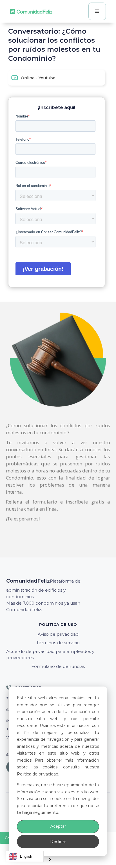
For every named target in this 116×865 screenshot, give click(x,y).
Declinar (58, 841)
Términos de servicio (58, 642)
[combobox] (25, 856)
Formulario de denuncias (58, 666)
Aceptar (58, 826)
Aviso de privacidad (58, 634)
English (26, 856)
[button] (97, 11)
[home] (31, 11)
